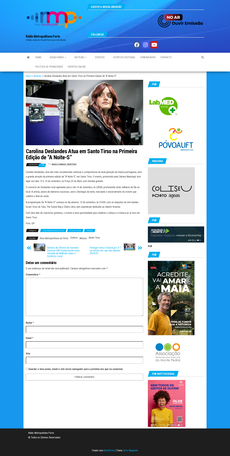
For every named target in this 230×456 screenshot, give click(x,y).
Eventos (99, 57)
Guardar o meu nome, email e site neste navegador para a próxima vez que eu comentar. (75, 369)
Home (38, 57)
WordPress (109, 450)
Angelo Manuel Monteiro (64, 164)
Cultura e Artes (75, 230)
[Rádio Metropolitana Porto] (28, 57)
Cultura (73, 237)
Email (29, 338)
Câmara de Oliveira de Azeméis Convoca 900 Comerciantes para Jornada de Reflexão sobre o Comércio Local (63, 252)
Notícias (79, 57)
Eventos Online (77, 66)
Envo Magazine (130, 450)
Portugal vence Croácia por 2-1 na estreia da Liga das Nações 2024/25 (105, 250)
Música (83, 238)
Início (28, 75)
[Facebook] (137, 45)
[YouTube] (154, 45)
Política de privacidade (49, 66)
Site (28, 353)
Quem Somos (56, 57)
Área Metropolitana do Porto (53, 230)
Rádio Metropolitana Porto (43, 36)
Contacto (166, 57)
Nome (30, 322)
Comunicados (148, 57)
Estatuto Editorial (123, 57)
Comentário (33, 274)
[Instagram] (145, 45)
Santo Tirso (94, 237)
